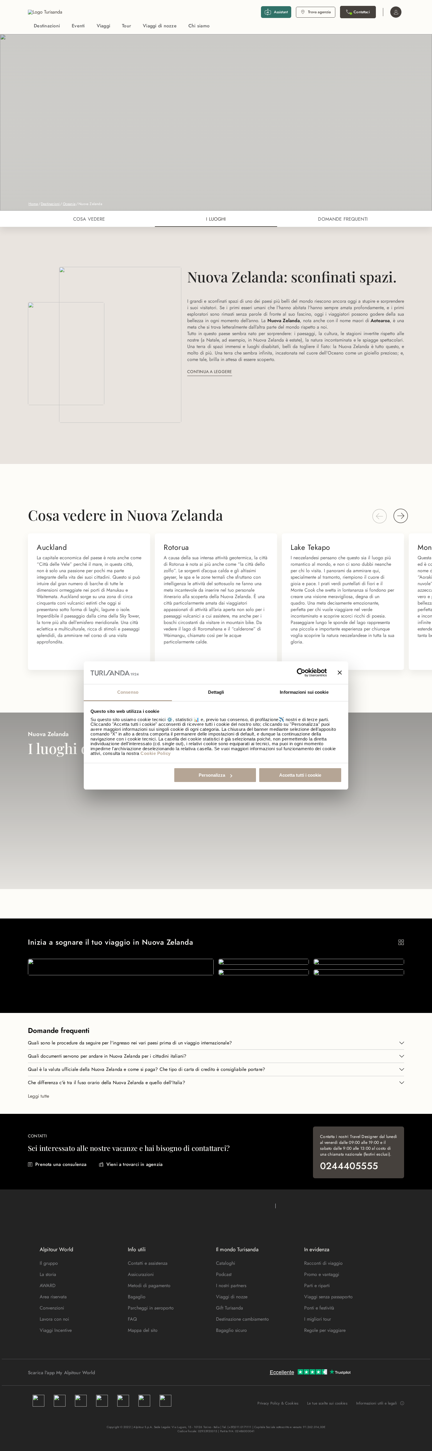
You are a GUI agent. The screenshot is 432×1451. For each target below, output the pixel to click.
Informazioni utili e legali (376, 1403)
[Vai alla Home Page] (45, 12)
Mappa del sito (143, 1330)
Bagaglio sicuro (231, 1330)
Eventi (78, 25)
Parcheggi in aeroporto (151, 1307)
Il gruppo (49, 1263)
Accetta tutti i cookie (300, 775)
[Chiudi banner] (340, 673)
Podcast (224, 1274)
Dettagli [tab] (216, 692)
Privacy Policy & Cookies (277, 1403)
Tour (126, 25)
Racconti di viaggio (323, 1263)
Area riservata (53, 1296)
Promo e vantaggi (321, 1274)
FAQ (132, 1319)
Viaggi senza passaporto (328, 1296)
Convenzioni (52, 1307)
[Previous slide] (379, 516)
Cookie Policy (155, 753)
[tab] (89, 219)
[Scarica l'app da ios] (112, 1372)
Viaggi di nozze (160, 25)
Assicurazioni (141, 1274)
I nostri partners (231, 1285)
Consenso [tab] (127, 692)
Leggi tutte (38, 1096)
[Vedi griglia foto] (401, 942)
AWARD (48, 1285)
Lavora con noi (54, 1319)
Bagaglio (136, 1296)
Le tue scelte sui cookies (327, 1403)
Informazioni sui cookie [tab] (304, 692)
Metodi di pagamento (149, 1285)
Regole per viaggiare (325, 1330)
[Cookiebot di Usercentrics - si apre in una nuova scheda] (301, 672)
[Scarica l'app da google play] (106, 1372)
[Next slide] (401, 516)
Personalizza (212, 775)
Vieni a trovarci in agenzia (134, 1164)
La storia (48, 1274)
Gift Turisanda (229, 1307)
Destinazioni (47, 25)
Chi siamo (199, 25)
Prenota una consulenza (60, 1164)
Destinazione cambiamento (242, 1319)
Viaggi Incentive (56, 1330)
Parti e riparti (317, 1285)
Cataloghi (225, 1263)
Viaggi (103, 25)
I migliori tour (317, 1319)
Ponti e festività (319, 1307)
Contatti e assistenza (148, 1263)
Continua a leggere (209, 372)
